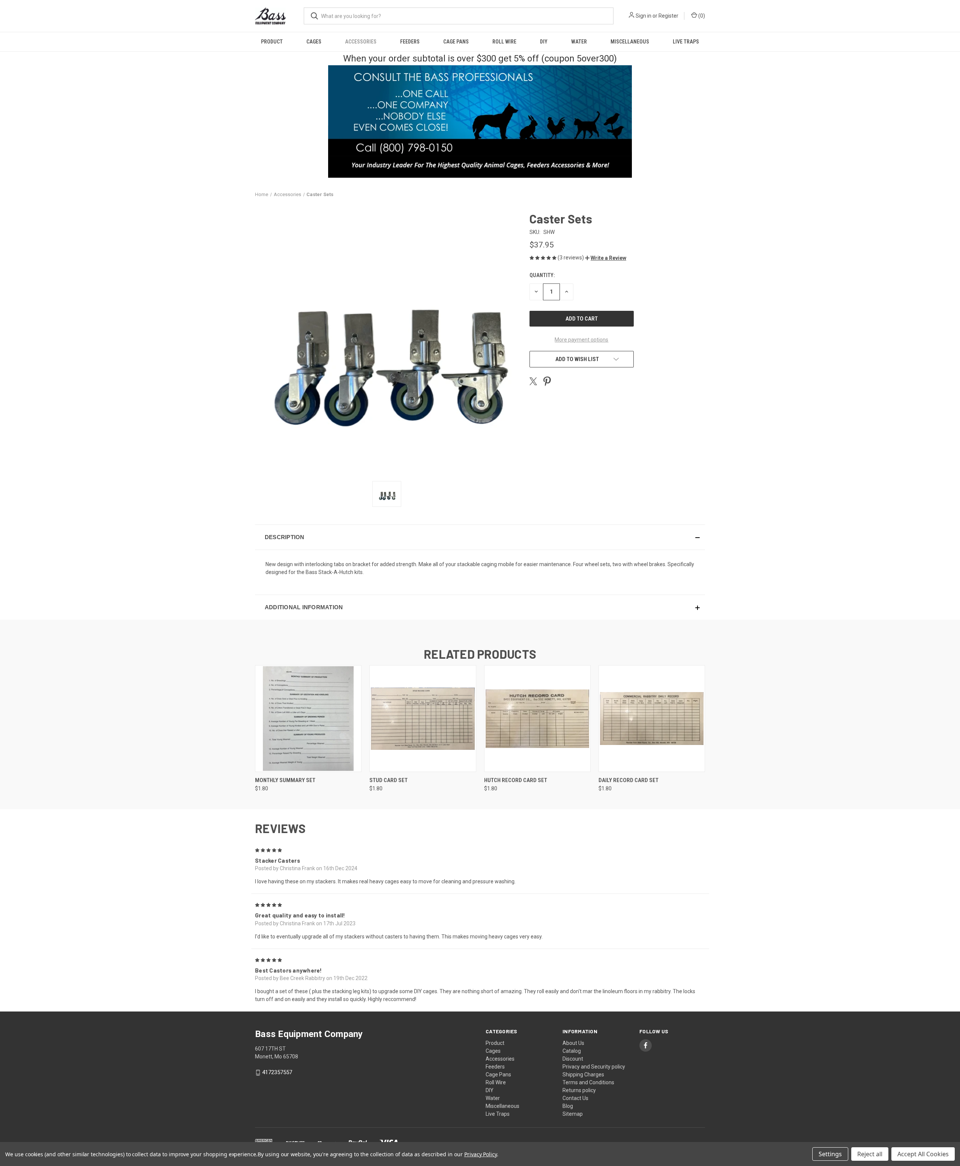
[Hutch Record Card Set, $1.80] (537, 718)
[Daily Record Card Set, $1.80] (652, 718)
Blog (567, 1106)
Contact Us (575, 1098)
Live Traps (686, 42)
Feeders (410, 42)
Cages (313, 42)
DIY (544, 42)
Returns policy (579, 1090)
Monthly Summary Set (285, 780)
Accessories (360, 42)
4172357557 (277, 1072)
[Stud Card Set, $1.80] (422, 718)
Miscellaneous (629, 42)
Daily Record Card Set (628, 780)
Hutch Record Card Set (515, 780)
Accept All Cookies (923, 1154)
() (701, 16)
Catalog (571, 1051)
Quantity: (542, 275)
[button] (605, 258)
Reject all (869, 1154)
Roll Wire (504, 42)
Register (668, 16)
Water (579, 42)
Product (272, 42)
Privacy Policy (480, 1154)
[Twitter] (533, 381)
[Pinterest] (547, 381)
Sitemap (572, 1114)
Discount (572, 1059)
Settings (830, 1154)
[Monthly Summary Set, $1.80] (308, 718)
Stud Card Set (388, 780)
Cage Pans (456, 42)
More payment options (581, 340)
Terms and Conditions (588, 1082)
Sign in (643, 16)
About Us (573, 1043)
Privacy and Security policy (593, 1067)
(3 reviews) (571, 258)
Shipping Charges (583, 1075)
